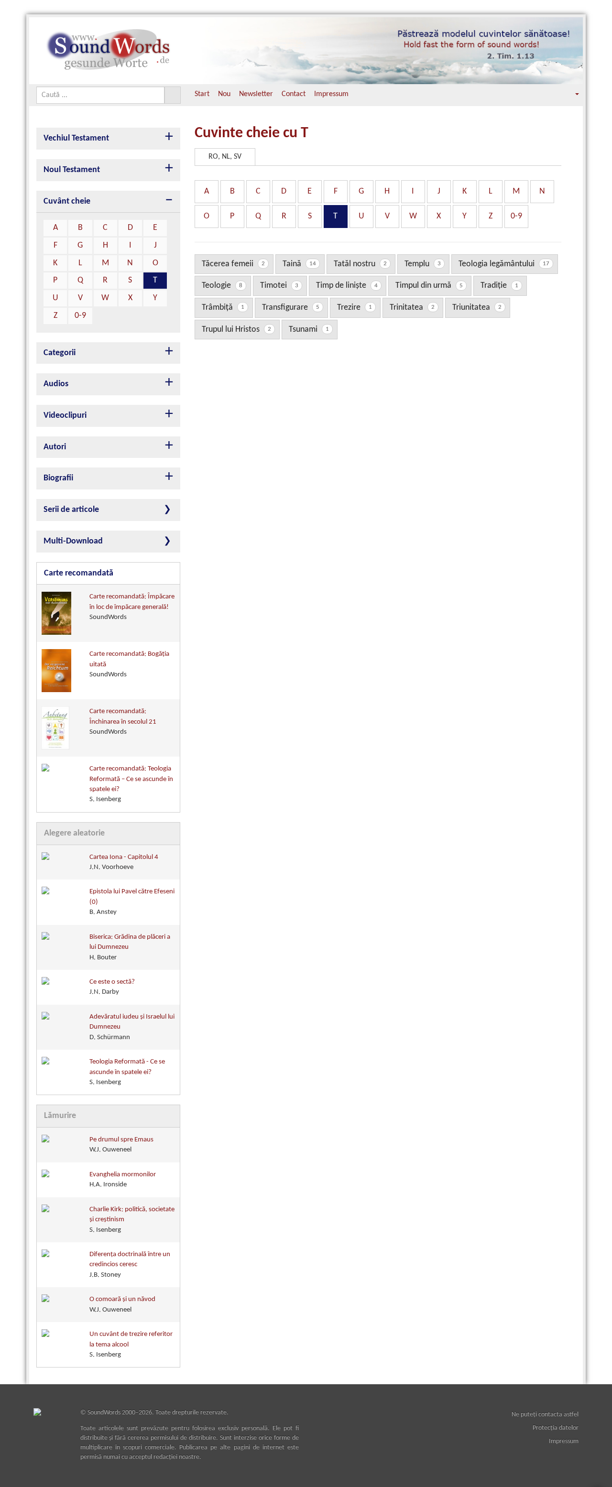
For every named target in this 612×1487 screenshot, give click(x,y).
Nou (224, 94)
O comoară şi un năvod (122, 1304)
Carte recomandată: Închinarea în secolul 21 (122, 722)
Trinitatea (412, 307)
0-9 (80, 315)
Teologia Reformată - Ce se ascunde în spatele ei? (127, 1072)
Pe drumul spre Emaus (121, 1144)
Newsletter (256, 94)
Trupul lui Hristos (236, 329)
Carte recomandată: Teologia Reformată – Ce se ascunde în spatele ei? (131, 784)
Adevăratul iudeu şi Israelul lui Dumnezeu (132, 1027)
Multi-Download (73, 541)
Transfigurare (290, 307)
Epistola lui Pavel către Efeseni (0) (132, 902)
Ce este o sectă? (112, 987)
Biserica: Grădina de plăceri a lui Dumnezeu (129, 947)
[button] (570, 94)
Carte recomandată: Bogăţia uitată (129, 664)
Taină (299, 264)
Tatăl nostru (360, 264)
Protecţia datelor (556, 1428)
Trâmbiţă (223, 307)
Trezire (354, 307)
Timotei (279, 285)
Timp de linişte (347, 285)
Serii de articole (71, 509)
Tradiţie (499, 285)
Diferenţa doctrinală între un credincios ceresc (129, 1265)
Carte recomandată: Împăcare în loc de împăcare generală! (132, 607)
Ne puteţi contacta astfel (545, 1414)
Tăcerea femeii (233, 264)
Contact (294, 94)
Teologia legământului (504, 264)
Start (202, 94)
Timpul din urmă (429, 285)
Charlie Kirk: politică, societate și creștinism (132, 1220)
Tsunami (309, 329)
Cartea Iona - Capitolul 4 (123, 862)
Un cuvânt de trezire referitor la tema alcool (131, 1344)
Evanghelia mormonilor (122, 1179)
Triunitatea (477, 307)
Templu (422, 264)
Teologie (222, 285)
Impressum (331, 94)
